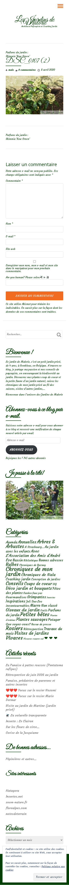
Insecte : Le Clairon (19, 721)
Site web (10, 249)
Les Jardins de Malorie (34, 21)
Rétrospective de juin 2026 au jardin (32, 675)
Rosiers (14, 628)
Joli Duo (31, 601)
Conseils (14, 583)
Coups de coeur (38, 583)
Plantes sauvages (31, 619)
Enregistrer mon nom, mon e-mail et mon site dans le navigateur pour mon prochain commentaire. (32, 268)
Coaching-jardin (18, 579)
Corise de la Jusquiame (22, 733)
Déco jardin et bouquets (29, 588)
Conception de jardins (45, 579)
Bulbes (12, 564)
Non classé (49, 605)
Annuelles (27, 542)
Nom (9, 223)
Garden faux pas (32, 593)
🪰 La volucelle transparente (26, 715)
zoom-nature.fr (16, 802)
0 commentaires (27, 69)
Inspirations (15, 601)
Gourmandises (16, 597)
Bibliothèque (31, 560)
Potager (54, 619)
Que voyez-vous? (18, 624)
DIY (55, 584)
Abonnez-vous (21, 449)
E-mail (10, 236)
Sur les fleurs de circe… (22, 727)
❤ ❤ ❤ (50, 638)
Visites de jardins (31, 633)
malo (11, 69)
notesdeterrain (16, 814)
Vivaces (14, 638)
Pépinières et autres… (21, 759)
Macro (35, 605)
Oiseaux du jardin (23, 610)
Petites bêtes (34, 614)
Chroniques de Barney (32, 565)
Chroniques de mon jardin (29, 571)
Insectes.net (14, 796)
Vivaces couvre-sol (34, 638)
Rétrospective (33, 629)
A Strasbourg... (34, 547)
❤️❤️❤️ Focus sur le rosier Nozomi (31, 690)
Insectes (51, 597)
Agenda (11, 542)
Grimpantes (36, 597)
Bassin (18, 560)
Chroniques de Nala (38, 574)
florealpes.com (16, 808)
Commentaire (14, 180)
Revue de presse (41, 624)
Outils (43, 610)
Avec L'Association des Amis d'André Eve (33, 555)
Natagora (12, 791)
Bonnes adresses (51, 560)
